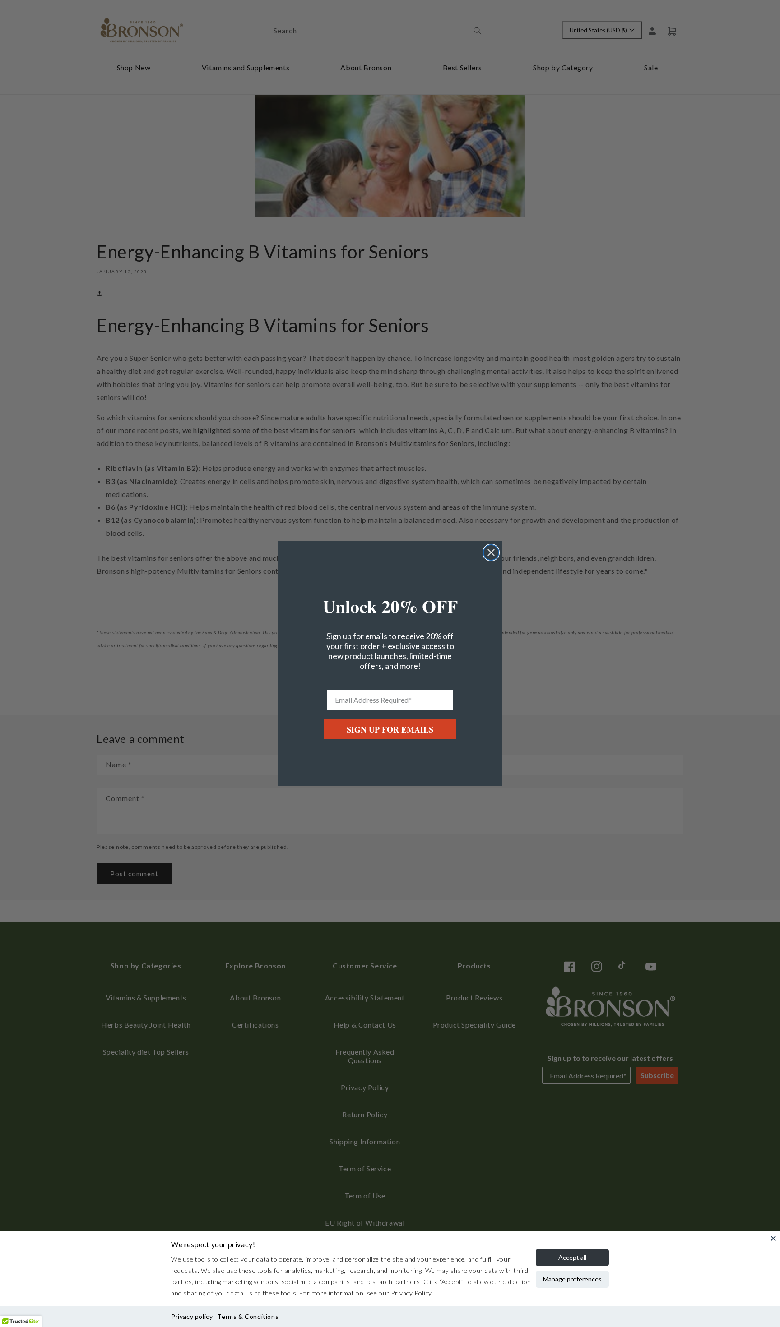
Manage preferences (572, 1279)
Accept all (572, 1257)
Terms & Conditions (248, 1316)
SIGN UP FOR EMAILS (390, 729)
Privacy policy (192, 1316)
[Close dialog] (491, 552)
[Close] (773, 1238)
